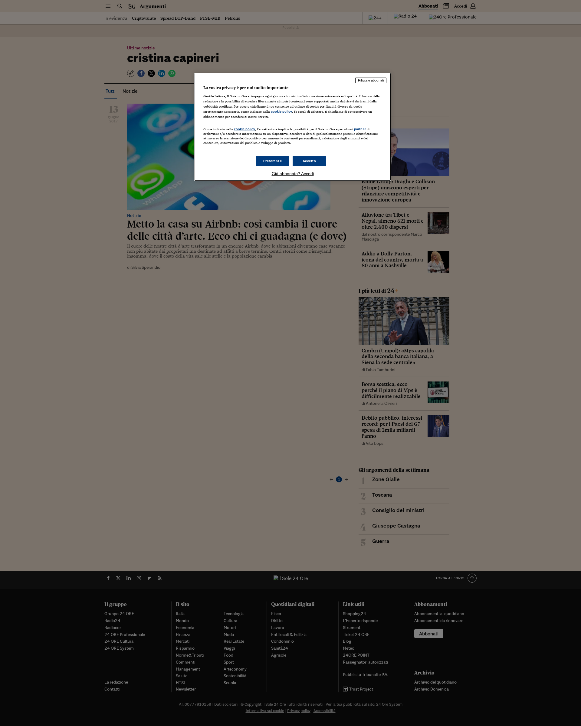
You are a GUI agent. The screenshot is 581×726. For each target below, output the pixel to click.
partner (360, 129)
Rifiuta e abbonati (371, 80)
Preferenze (272, 161)
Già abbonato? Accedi (293, 173)
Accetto (309, 161)
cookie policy (281, 111)
